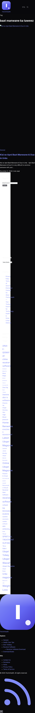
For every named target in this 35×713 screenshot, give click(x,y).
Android (4, 368)
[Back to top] (1, 711)
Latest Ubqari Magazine (7, 441)
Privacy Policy (7, 667)
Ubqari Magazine (8, 566)
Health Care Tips (8, 642)
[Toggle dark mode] (23, 7)
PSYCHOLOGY (6, 478)
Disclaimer (9, 288)
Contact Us (7, 660)
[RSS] (17, 709)
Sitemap (8, 323)
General (2, 150)
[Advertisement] (14, 222)
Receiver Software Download (16, 649)
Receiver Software (9, 647)
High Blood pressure (5, 417)
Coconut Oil (5, 385)
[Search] (27, 7)
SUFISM (6, 543)
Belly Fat (4, 371)
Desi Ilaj (5, 387)
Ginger (4, 408)
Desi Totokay (7, 645)
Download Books (8, 651)
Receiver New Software (5, 492)
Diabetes (5, 395)
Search (4, 185)
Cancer (4, 382)
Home (5, 664)
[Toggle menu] (31, 7)
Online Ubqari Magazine (7, 467)
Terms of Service (8, 669)
